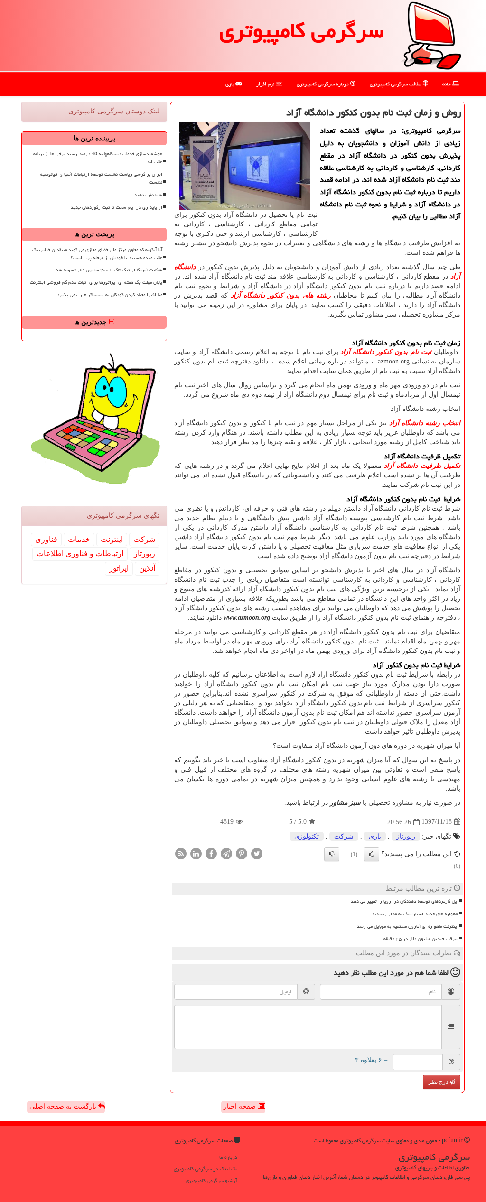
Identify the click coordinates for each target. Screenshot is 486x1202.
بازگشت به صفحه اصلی (63, 1106)
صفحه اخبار (241, 1106)
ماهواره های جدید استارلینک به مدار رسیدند (415, 914)
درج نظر (438, 1082)
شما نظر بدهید (148, 195)
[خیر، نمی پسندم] (331, 854)
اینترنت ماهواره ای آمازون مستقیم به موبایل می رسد (407, 926)
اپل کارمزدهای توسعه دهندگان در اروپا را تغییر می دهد (404, 901)
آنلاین (147, 568)
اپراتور (119, 568)
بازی (230, 84)
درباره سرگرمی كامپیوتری (323, 84)
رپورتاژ (405, 836)
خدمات (79, 539)
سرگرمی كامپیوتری (301, 30)
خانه (447, 84)
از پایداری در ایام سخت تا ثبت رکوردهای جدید (116, 207)
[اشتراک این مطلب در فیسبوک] (211, 853)
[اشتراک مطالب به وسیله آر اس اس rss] (180, 853)
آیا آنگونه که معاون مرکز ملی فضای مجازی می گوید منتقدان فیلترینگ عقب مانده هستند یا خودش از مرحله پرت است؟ (97, 253)
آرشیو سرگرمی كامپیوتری (211, 1180)
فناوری (46, 539)
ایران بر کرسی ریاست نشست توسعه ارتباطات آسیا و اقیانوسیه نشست (101, 178)
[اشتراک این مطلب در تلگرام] (226, 853)
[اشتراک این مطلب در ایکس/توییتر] (256, 853)
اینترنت (112, 539)
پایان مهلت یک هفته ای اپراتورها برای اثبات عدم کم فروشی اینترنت (96, 282)
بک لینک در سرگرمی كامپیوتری (205, 1169)
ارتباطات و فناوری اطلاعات (80, 554)
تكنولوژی (306, 836)
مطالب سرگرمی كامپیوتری (396, 84)
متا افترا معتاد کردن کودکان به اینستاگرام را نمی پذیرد (109, 294)
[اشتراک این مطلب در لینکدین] (196, 853)
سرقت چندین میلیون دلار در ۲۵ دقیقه (420, 938)
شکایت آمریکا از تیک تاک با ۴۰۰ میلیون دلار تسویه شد (109, 270)
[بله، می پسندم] (371, 854)
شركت (344, 836)
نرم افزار (266, 84)
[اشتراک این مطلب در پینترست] (241, 853)
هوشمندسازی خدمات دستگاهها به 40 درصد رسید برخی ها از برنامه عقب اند (97, 158)
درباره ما (228, 1157)
